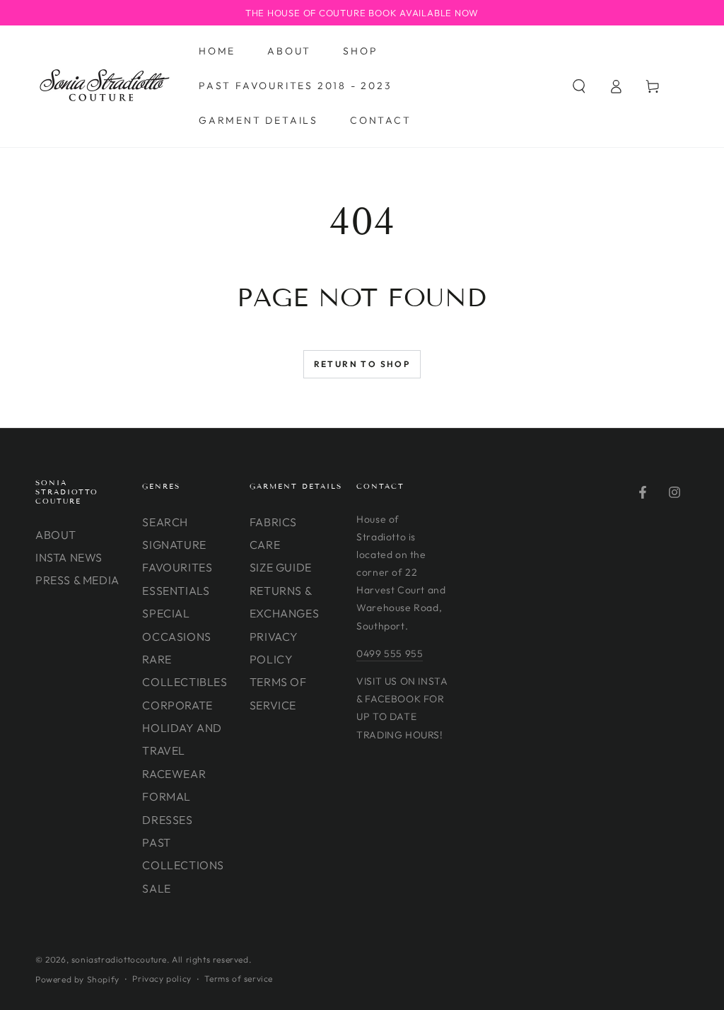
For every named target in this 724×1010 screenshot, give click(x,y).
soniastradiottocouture (119, 959)
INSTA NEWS (69, 557)
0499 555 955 (389, 653)
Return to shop (362, 364)
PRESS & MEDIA (77, 580)
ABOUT (55, 535)
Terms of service (238, 978)
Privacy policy (161, 978)
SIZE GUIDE (281, 567)
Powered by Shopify (77, 979)
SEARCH (165, 522)
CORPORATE (177, 705)
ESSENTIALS (175, 591)
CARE (265, 545)
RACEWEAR (174, 774)
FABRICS (273, 522)
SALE (156, 888)
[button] (579, 86)
